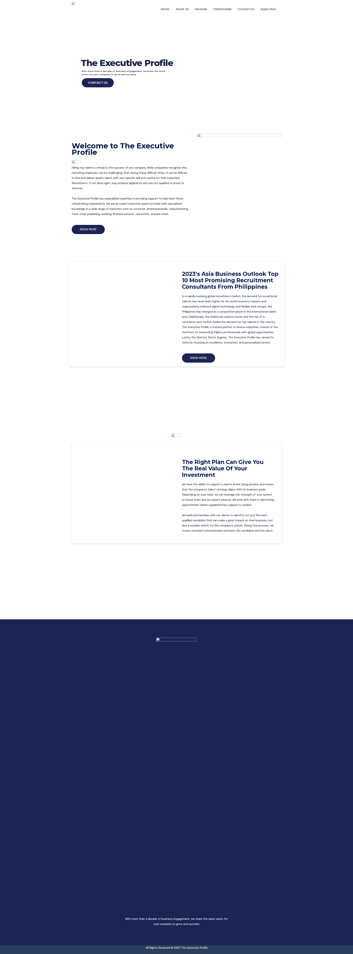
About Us (182, 9)
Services (201, 9)
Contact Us (246, 9)
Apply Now (268, 9)
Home (165, 9)
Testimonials (222, 9)
